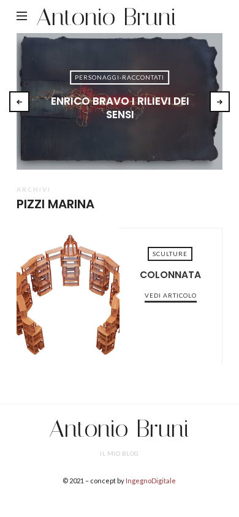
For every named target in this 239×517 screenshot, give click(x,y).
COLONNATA (68, 295)
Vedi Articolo (120, 134)
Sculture (170, 253)
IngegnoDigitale (151, 481)
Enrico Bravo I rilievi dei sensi (120, 108)
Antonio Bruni (106, 16)
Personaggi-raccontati (119, 77)
